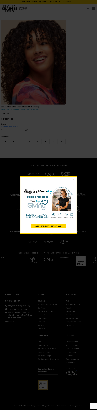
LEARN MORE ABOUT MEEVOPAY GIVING (48, 226)
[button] (48, 180)
